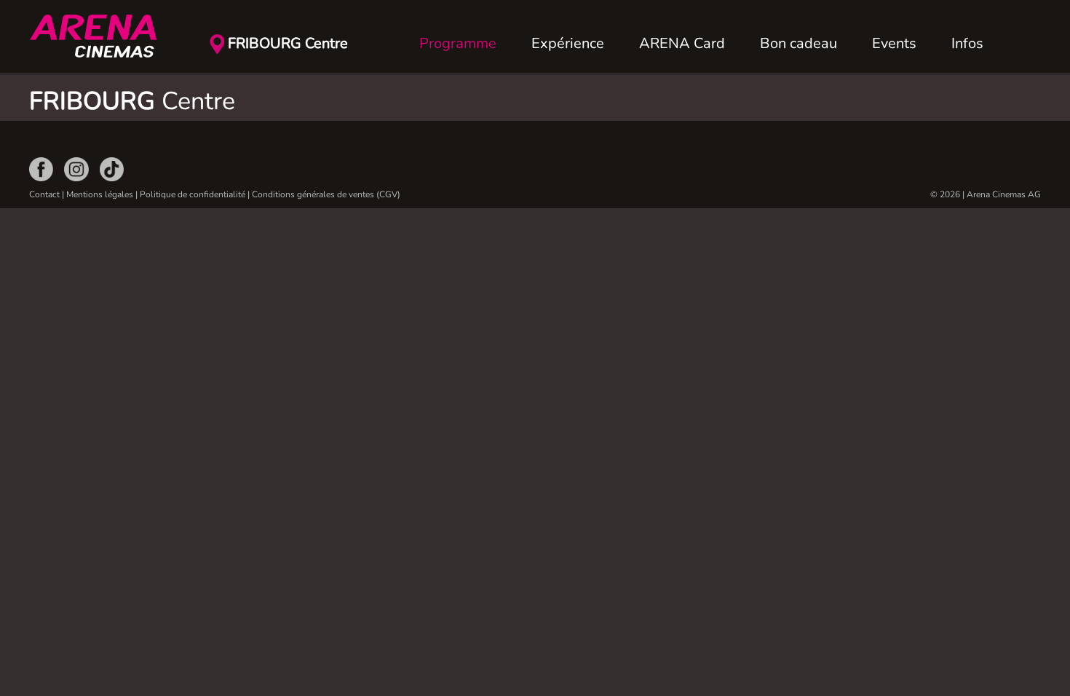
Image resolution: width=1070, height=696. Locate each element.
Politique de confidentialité (192, 194)
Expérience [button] (567, 43)
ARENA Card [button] (682, 43)
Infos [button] (967, 43)
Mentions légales (99, 194)
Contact (44, 194)
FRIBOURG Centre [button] (288, 43)
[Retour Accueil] (102, 36)
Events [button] (894, 43)
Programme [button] (457, 43)
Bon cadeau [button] (798, 43)
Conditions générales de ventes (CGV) (326, 194)
